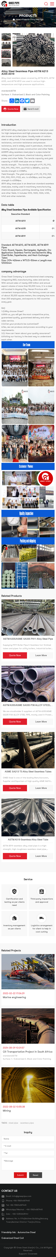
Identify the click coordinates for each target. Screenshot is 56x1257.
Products (25, 19)
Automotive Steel (26, 1232)
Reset (35, 1175)
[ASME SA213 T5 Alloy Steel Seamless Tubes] (28, 750)
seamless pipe (27, 1123)
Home (18, 19)
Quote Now (15, 655)
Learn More (41, 655)
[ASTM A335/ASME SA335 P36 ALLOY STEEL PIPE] (28, 684)
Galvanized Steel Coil (12, 1238)
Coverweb (32, 1254)
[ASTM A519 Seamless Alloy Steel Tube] (28, 817)
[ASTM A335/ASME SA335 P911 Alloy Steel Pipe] (28, 617)
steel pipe (13, 1123)
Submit (20, 1175)
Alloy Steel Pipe (37, 19)
